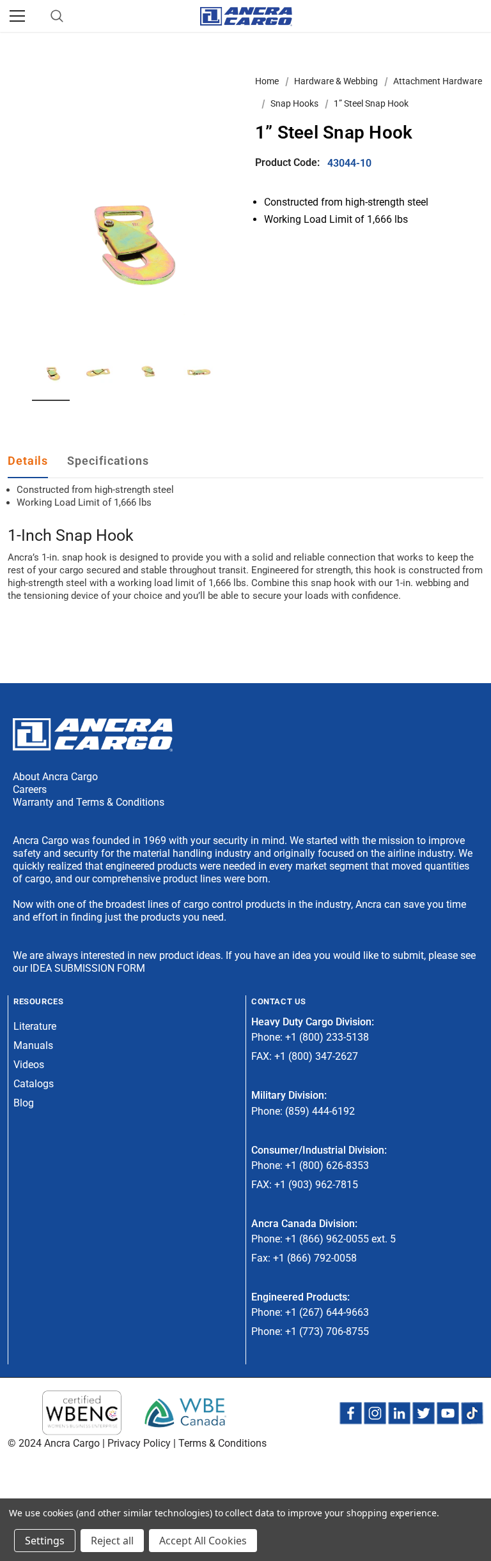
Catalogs (33, 1084)
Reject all (112, 1541)
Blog (23, 1103)
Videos (28, 1065)
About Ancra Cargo (55, 777)
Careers (30, 789)
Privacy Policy (139, 1443)
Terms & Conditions (222, 1443)
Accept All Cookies (203, 1541)
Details (28, 460)
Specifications (108, 460)
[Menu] (17, 16)
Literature (34, 1026)
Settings (45, 1541)
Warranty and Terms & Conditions (88, 802)
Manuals (33, 1045)
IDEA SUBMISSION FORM (87, 968)
